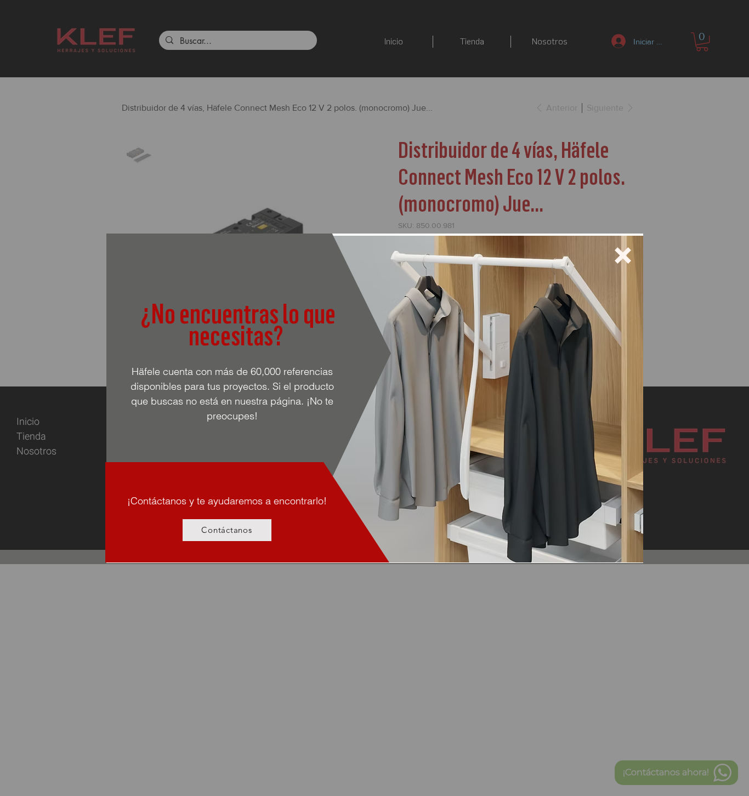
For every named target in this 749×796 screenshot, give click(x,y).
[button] (623, 255)
